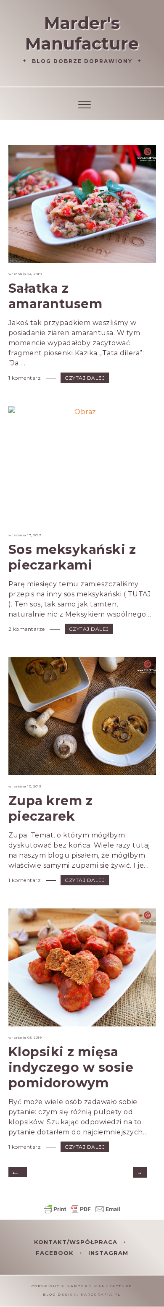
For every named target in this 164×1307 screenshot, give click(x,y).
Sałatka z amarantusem (55, 296)
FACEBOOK (56, 1252)
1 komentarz (25, 378)
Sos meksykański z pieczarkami (72, 557)
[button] (82, 103)
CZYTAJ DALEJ (85, 378)
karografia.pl (101, 1294)
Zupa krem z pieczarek (50, 808)
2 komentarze (27, 629)
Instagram (108, 1252)
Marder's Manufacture (82, 33)
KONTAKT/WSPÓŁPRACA (76, 1242)
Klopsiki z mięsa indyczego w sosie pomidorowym (71, 1067)
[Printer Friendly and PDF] (82, 1213)
